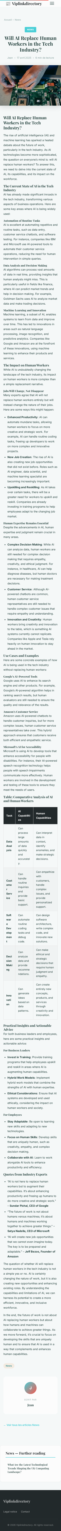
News (18, 19)
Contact (25, 1511)
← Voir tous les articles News (21, 1425)
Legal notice (10, 1511)
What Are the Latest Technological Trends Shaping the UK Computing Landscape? (28, 1468)
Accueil (8, 19)
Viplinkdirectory (24, 3)
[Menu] (52, 3)
